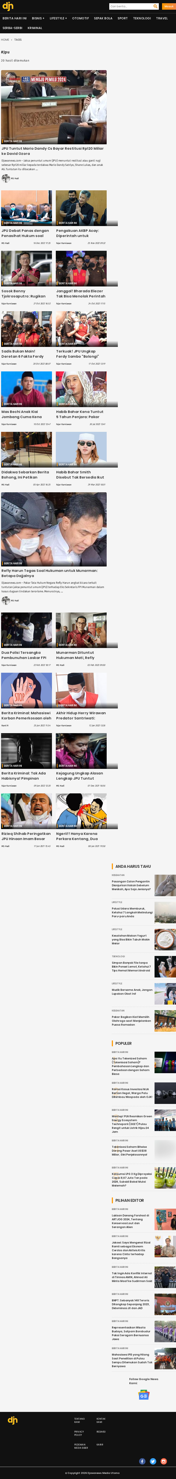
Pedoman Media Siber (81, 1446)
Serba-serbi (13, 28)
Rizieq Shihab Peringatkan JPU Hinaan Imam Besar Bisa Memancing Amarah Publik (26, 841)
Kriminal (35, 28)
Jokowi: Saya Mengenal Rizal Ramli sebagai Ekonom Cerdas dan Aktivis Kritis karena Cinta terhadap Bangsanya (131, 1250)
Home (5, 40)
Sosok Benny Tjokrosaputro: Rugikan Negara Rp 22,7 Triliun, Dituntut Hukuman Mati (24, 299)
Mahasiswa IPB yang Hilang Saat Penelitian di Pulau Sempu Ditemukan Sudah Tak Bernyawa (132, 1360)
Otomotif (80, 18)
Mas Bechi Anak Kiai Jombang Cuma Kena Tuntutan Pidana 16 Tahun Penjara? (26, 419)
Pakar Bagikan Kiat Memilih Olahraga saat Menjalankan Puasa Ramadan (131, 1021)
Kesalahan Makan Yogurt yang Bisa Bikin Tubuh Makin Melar (131, 939)
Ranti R (5, 725)
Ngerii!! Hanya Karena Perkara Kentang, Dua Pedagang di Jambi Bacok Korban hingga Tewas (80, 841)
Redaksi (101, 1431)
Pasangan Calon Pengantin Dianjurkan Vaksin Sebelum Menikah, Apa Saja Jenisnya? (131, 885)
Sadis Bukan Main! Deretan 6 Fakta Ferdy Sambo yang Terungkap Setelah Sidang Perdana (24, 359)
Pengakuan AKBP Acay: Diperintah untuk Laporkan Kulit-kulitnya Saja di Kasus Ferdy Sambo (81, 238)
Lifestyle (57, 18)
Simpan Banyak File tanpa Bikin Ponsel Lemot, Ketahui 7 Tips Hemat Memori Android (131, 966)
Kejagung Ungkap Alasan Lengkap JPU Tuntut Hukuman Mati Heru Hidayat (79, 781)
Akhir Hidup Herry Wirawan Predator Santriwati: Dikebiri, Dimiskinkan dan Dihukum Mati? (81, 721)
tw (153, 1465)
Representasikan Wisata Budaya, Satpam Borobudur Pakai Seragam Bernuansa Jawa (131, 1333)
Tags (18, 40)
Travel (162, 18)
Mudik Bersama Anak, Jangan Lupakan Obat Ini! (132, 992)
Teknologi (142, 18)
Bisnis (37, 18)
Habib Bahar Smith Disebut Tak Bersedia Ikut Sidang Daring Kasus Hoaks (80, 480)
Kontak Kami (101, 1420)
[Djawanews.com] (8, 6)
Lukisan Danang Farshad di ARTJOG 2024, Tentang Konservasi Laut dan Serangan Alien (130, 1221)
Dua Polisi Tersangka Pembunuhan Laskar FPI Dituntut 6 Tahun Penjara (25, 657)
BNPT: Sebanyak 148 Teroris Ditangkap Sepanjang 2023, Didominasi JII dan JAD (131, 1304)
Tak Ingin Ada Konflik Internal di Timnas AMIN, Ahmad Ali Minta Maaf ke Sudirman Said (132, 1277)
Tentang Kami (79, 1420)
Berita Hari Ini (15, 18)
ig (163, 1465)
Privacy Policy (79, 1433)
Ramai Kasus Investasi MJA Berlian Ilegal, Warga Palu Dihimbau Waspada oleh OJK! (132, 1093)
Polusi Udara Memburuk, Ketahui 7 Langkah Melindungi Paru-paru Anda (132, 912)
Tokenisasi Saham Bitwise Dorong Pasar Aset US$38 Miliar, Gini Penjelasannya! (129, 1150)
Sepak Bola (103, 18)
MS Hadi (15, 178)
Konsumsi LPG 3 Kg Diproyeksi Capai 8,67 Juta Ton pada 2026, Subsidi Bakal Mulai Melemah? (132, 1179)
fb (142, 1465)
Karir (100, 1444)
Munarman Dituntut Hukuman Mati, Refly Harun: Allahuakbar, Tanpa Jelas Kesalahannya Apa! (81, 660)
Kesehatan (118, 875)
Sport (123, 18)
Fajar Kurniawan (63, 243)
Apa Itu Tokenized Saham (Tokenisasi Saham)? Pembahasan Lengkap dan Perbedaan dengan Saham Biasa (130, 1066)
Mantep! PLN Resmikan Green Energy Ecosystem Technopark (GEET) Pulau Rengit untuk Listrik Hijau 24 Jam (132, 1124)
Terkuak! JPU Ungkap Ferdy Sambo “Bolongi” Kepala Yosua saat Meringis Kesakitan (77, 359)
